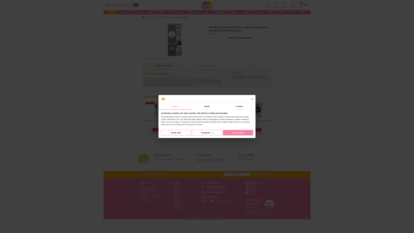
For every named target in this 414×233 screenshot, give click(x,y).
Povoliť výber (176, 133)
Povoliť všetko (238, 133)
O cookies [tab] (239, 106)
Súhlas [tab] (174, 106)
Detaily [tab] (207, 106)
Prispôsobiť (205, 133)
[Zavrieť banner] (252, 99)
